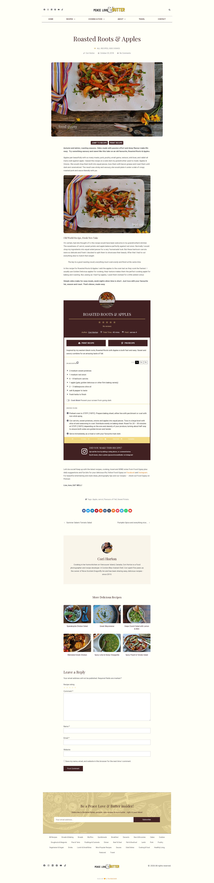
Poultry (160, 842)
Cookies (162, 837)
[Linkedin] (51, 9)
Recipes (69, 19)
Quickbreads (102, 837)
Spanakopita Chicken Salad (77, 626)
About (120, 19)
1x (137, 362)
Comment (68, 691)
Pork (151, 842)
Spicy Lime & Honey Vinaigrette (107, 655)
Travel (142, 19)
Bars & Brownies (140, 837)
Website (67, 749)
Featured (102, 852)
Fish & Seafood (131, 842)
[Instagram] (47, 9)
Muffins (90, 837)
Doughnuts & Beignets (59, 842)
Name (67, 726)
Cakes (152, 837)
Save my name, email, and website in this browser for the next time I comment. (98, 761)
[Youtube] (58, 9)
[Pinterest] (55, 9)
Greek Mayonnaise (107, 626)
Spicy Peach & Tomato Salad (137, 655)
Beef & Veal (117, 842)
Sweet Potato (123, 499)
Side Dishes (114, 48)
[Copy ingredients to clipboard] (77, 362)
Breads (80, 837)
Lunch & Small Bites (84, 847)
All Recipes (102, 48)
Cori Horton (93, 332)
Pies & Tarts (75, 842)
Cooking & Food (95, 19)
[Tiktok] (62, 9)
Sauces (118, 847)
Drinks (70, 847)
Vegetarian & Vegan (56, 847)
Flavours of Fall (110, 499)
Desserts (126, 837)
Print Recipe (116, 143)
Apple (95, 499)
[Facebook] (44, 9)
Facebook (131, 472)
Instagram (143, 472)
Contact (162, 19)
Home (50, 19)
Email (66, 738)
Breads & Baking (67, 837)
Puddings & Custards (92, 842)
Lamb (144, 842)
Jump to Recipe (99, 143)
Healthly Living (159, 847)
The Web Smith (112, 879)
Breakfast (114, 837)
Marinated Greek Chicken (77, 655)
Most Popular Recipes (104, 847)
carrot (100, 499)
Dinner (106, 842)
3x (146, 362)
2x (141, 362)
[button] (169, 9)
